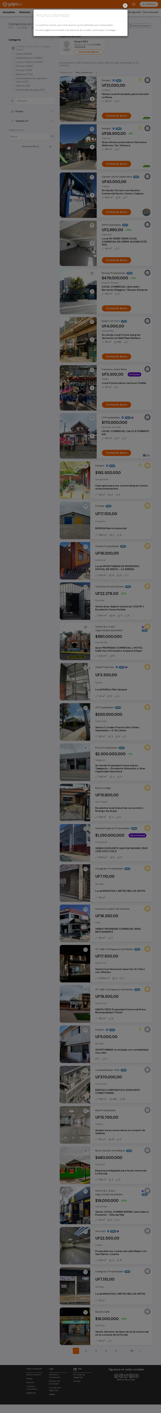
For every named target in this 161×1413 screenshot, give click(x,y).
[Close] (125, 6)
